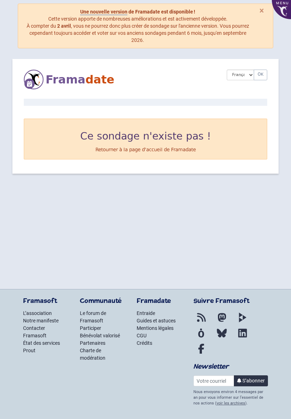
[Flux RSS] (201, 322)
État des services (41, 343)
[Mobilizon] (201, 337)
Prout (29, 350)
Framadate (183, 150)
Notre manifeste (41, 320)
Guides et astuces (156, 320)
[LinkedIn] (242, 337)
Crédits (144, 343)
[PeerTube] (242, 322)
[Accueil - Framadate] (120, 79)
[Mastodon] (222, 322)
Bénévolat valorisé (100, 335)
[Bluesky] (222, 337)
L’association (37, 313)
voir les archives (230, 403)
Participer (90, 328)
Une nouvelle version (103, 12)
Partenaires (92, 343)
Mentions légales (155, 328)
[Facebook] (201, 353)
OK (260, 75)
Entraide (146, 313)
